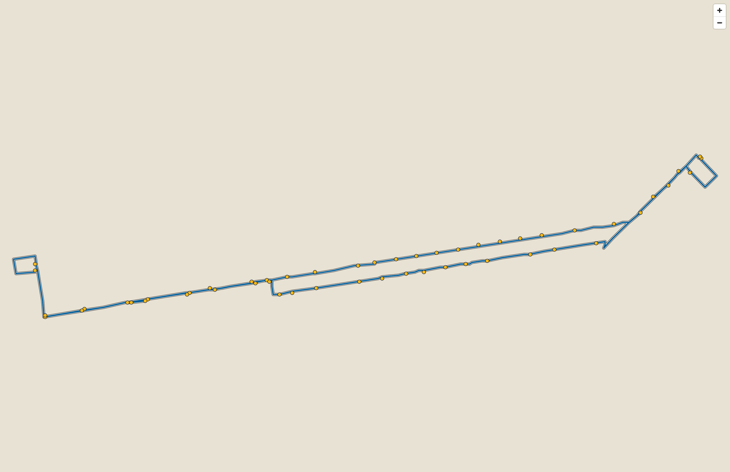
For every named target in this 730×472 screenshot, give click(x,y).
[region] (365, 236)
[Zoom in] (720, 10)
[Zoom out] (720, 22)
